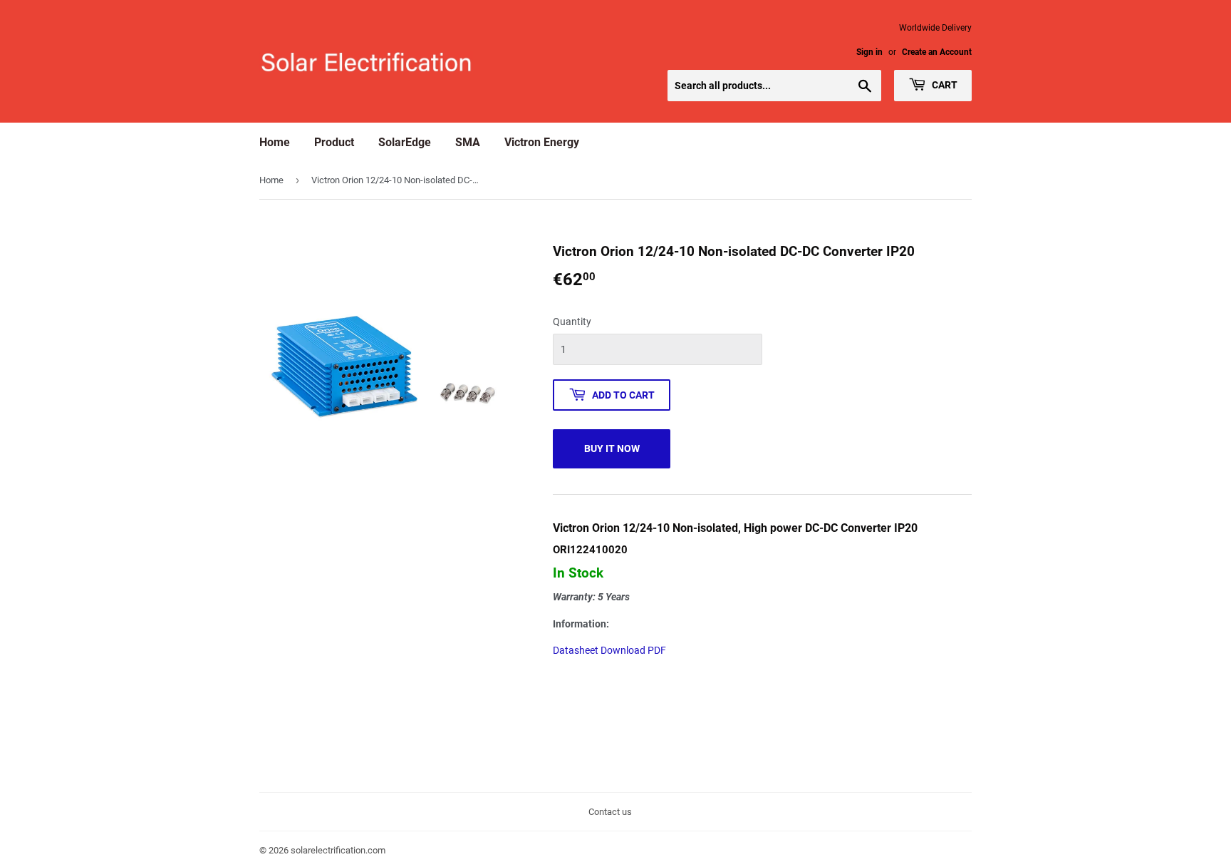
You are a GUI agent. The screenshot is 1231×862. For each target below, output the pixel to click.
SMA (467, 142)
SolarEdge (404, 142)
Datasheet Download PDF (609, 650)
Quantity (572, 321)
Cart (943, 85)
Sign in (869, 52)
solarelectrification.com (338, 850)
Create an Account (937, 52)
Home (274, 142)
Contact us (610, 811)
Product (334, 142)
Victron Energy (541, 142)
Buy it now (612, 448)
